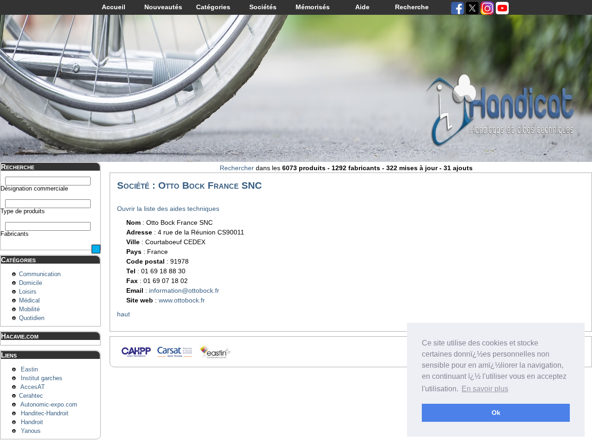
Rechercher (237, 168)
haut (123, 314)
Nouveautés (163, 7)
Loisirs (28, 292)
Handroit (32, 422)
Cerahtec (31, 396)
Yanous (31, 431)
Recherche (412, 7)
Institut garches (41, 378)
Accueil (113, 7)
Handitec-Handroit (44, 413)
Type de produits (22, 211)
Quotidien (31, 318)
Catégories (213, 7)
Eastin (29, 369)
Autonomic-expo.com (48, 404)
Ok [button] (496, 412)
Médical (29, 300)
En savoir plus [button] (485, 389)
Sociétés (263, 7)
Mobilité (29, 309)
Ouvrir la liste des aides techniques (168, 208)
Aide (362, 7)
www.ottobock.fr (182, 300)
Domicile (30, 283)
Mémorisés (313, 7)
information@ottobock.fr (184, 290)
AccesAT (32, 387)
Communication (40, 274)
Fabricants (14, 234)
